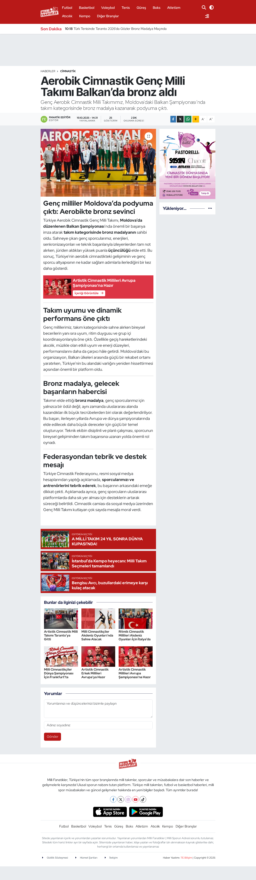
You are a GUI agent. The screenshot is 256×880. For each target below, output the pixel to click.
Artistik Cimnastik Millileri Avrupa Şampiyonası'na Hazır (135, 673)
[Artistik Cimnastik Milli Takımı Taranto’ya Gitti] (61, 618)
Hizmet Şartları (88, 857)
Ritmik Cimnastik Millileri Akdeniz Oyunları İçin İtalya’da (135, 635)
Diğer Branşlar (108, 16)
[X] (120, 799)
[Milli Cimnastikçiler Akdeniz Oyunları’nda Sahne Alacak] (98, 618)
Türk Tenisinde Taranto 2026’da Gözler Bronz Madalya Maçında (116, 28)
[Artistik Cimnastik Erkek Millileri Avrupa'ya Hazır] (98, 656)
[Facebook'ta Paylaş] (173, 119)
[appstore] (110, 811)
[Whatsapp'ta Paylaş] (187, 119)
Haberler (48, 71)
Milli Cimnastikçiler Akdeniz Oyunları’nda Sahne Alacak (97, 635)
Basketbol (86, 7)
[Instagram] (128, 799)
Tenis (126, 7)
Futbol (67, 7)
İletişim (113, 857)
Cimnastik (68, 71)
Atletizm (173, 7)
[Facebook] (113, 799)
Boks (156, 7)
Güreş (141, 7)
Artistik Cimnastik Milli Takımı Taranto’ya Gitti (61, 635)
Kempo (84, 16)
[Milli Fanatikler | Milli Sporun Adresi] (50, 11)
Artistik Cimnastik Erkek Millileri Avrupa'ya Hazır (95, 673)
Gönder (52, 736)
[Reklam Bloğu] (187, 163)
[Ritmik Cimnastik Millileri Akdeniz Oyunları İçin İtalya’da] (136, 618)
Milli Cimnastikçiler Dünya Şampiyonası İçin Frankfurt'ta (58, 673)
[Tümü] (210, 208)
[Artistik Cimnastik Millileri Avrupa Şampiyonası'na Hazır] (136, 656)
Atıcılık (67, 16)
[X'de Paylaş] (180, 119)
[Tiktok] (143, 799)
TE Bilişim (186, 857)
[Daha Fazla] (195, 119)
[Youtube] (135, 799)
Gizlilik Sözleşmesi (57, 857)
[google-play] (146, 811)
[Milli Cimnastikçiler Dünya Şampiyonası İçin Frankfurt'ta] (61, 656)
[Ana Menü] (205, 16)
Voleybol (108, 7)
